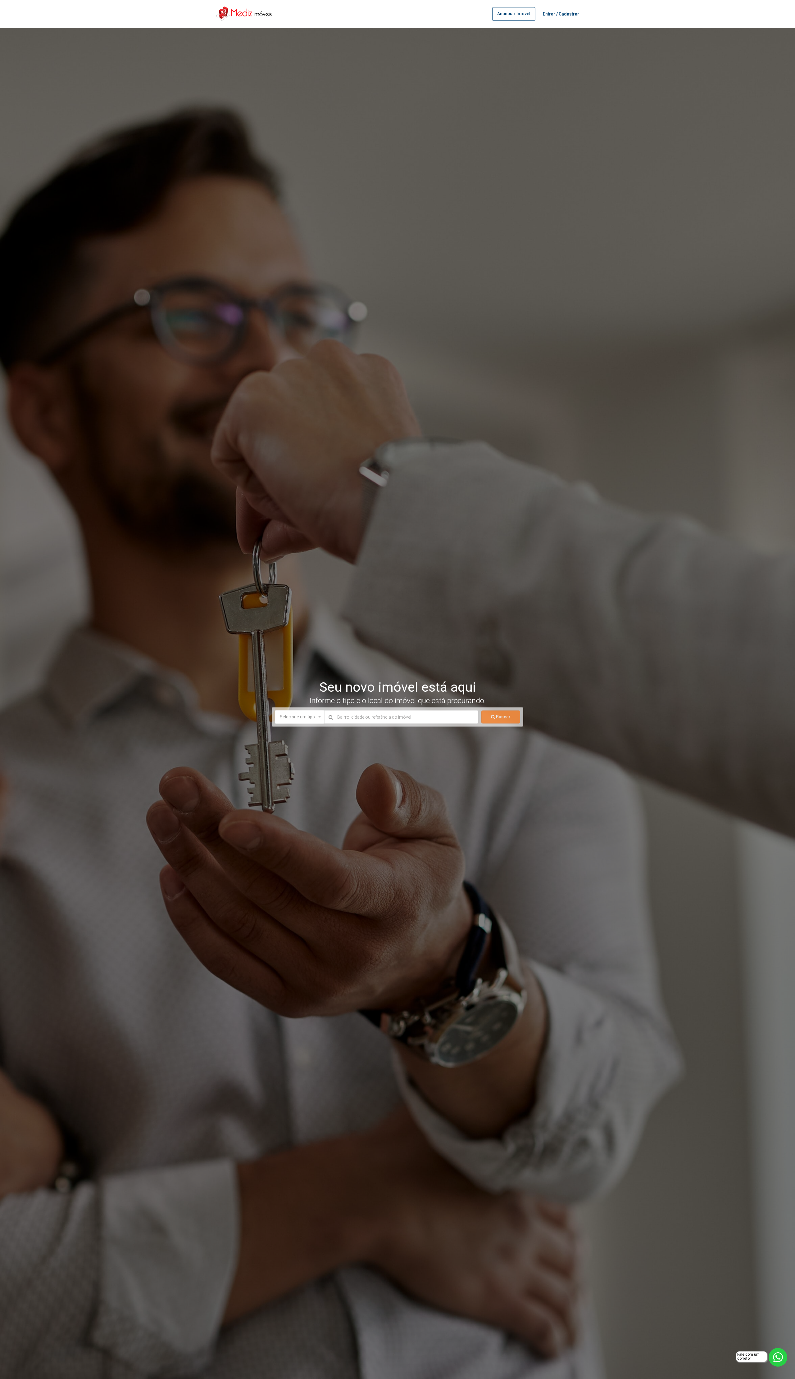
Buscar (503, 716)
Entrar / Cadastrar (561, 13)
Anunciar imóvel (513, 13)
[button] (300, 717)
